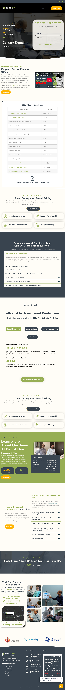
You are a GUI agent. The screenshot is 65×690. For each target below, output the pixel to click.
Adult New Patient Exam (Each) (16, 117)
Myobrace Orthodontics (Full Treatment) (18, 171)
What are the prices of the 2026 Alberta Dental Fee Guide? (23, 285)
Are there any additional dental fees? (16, 266)
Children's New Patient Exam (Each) (17, 113)
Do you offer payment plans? (13, 270)
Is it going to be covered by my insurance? (18, 281)
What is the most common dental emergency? (43, 518)
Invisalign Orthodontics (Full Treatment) (18, 167)
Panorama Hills (10, 589)
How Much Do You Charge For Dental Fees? (44, 496)
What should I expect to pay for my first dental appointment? (23, 274)
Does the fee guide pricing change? (16, 253)
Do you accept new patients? (41, 535)
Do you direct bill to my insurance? (15, 278)
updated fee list (15, 85)
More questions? (38, 539)
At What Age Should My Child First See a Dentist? (43, 530)
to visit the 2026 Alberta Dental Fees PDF (32, 182)
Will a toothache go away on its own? (43, 524)
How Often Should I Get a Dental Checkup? (43, 513)
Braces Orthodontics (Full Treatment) (17, 163)
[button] (43, 8)
